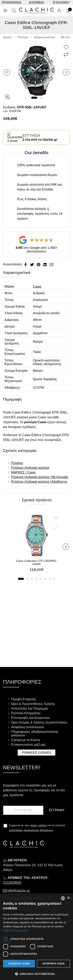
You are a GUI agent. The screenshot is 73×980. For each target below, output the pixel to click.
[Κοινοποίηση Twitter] (32, 264)
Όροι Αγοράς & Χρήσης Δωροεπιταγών (39, 722)
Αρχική (7, 37)
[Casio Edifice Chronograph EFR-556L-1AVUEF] (36, 70)
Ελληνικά (62, 2)
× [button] (68, 897)
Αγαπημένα (36, 2)
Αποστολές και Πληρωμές (29, 708)
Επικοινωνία (13, 2)
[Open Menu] (5, 10)
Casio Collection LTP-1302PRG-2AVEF (36, 562)
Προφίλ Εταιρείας (23, 699)
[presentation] (7, 72)
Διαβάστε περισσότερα (16, 930)
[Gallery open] (7, 97)
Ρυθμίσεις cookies (36, 752)
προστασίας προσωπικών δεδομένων (31, 830)
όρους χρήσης (38, 825)
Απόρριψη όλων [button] (53, 963)
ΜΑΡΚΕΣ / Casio (23, 472)
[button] (34, 98)
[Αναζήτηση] (14, 10)
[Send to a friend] (51, 264)
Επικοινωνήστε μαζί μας (28, 744)
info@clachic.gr (19, 890)
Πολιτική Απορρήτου (26, 713)
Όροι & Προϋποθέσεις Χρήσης (33, 704)
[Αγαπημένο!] (66, 47)
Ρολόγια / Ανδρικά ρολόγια (30, 467)
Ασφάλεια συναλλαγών (27, 727)
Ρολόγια (23, 37)
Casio (37, 286)
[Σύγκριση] (66, 54)
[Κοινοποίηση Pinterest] (39, 264)
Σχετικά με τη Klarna (25, 740)
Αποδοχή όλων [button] (19, 963)
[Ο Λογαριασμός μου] (59, 10)
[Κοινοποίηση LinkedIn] (45, 264)
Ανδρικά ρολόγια (44, 37)
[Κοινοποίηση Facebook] (26, 264)
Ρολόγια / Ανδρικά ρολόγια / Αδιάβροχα (39, 481)
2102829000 (12, 882)
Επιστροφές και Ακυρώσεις (30, 717)
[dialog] (36, 936)
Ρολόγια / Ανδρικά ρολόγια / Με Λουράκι (39, 477)
